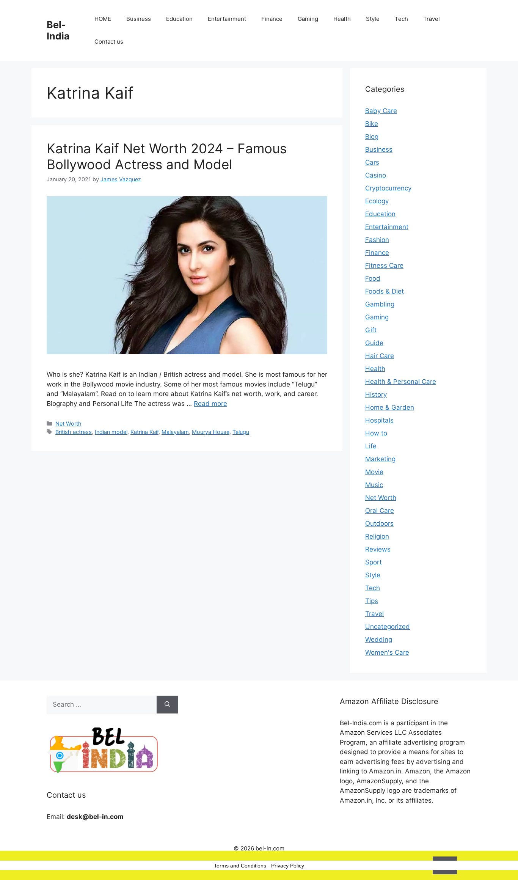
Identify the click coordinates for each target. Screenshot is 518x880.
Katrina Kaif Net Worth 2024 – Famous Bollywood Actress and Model (167, 156)
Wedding (378, 639)
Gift (371, 330)
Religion (377, 536)
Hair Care (379, 356)
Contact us (108, 41)
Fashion (377, 240)
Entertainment (227, 18)
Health (342, 18)
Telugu (240, 432)
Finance (272, 18)
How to (376, 433)
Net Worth (68, 423)
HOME (102, 18)
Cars (372, 162)
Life (371, 446)
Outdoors (379, 523)
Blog (371, 136)
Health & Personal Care (400, 381)
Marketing (380, 459)
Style (373, 18)
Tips (371, 601)
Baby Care (381, 111)
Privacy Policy (287, 866)
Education (179, 18)
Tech (401, 18)
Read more (210, 403)
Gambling (379, 304)
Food (372, 278)
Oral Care (379, 510)
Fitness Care (384, 265)
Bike (371, 123)
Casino (375, 175)
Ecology (377, 201)
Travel (431, 18)
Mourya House (210, 432)
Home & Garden (389, 407)
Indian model (111, 432)
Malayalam (175, 432)
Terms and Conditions (240, 866)
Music (374, 485)
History (376, 394)
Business (138, 18)
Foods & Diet (384, 291)
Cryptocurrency (388, 188)
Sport (373, 562)
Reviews (378, 549)
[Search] (167, 705)
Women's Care (387, 652)
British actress (73, 432)
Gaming (308, 18)
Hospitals (379, 420)
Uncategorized (387, 626)
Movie (374, 472)
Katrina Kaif (144, 432)
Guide (374, 343)
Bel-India (58, 30)
